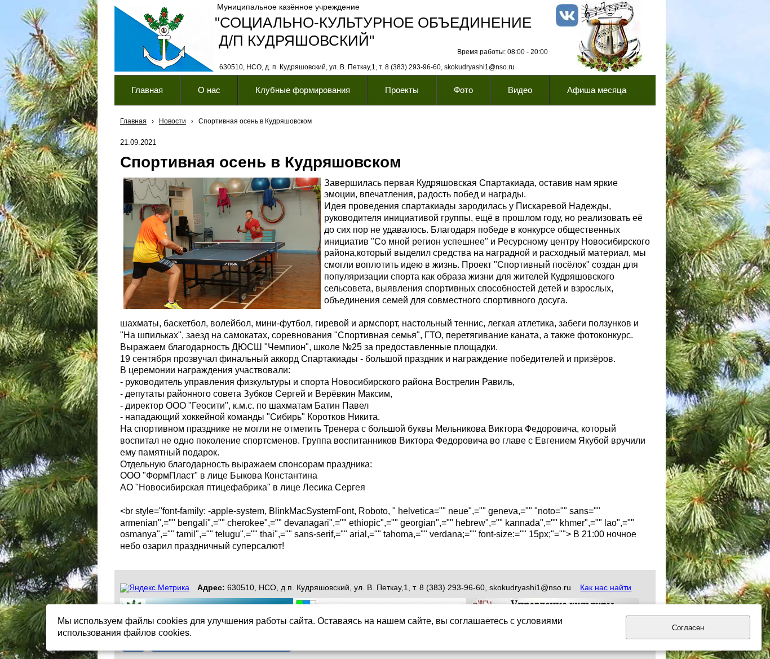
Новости (172, 121)
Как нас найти (605, 587)
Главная (133, 121)
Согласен (688, 627)
